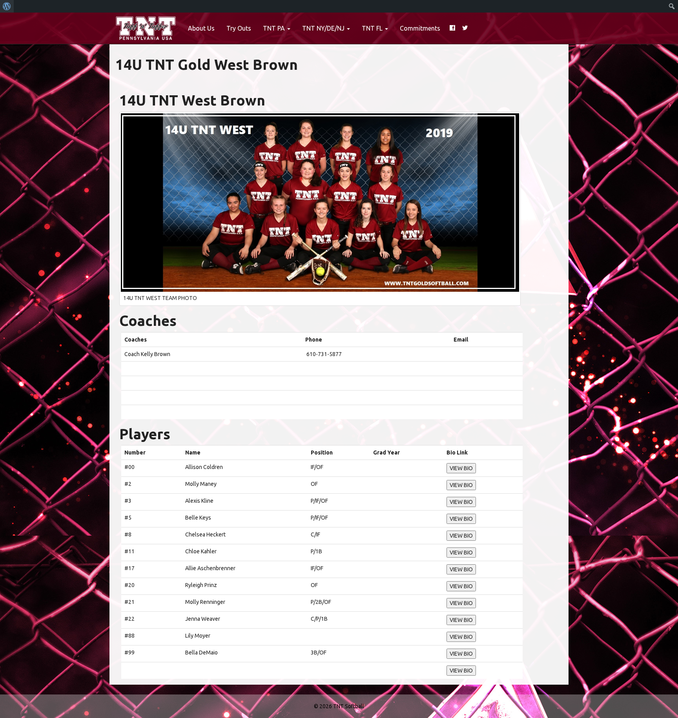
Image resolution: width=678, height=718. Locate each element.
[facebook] (452, 28)
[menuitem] (7, 6)
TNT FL (373, 28)
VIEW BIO (461, 468)
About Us (201, 28)
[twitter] (465, 28)
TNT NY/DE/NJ (324, 28)
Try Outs (238, 28)
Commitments (420, 28)
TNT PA (274, 28)
